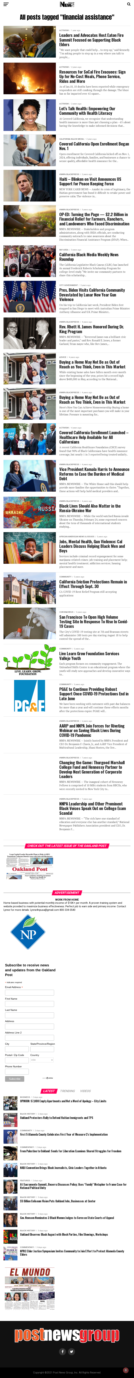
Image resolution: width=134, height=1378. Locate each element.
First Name (11, 998)
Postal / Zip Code (14, 1055)
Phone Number (13, 1066)
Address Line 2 (13, 1032)
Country (34, 1055)
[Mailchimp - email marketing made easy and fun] (48, 1078)
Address (9, 1021)
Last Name (11, 1010)
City (7, 1043)
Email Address (14, 987)
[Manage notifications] (126, 1370)
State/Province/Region (42, 1043)
